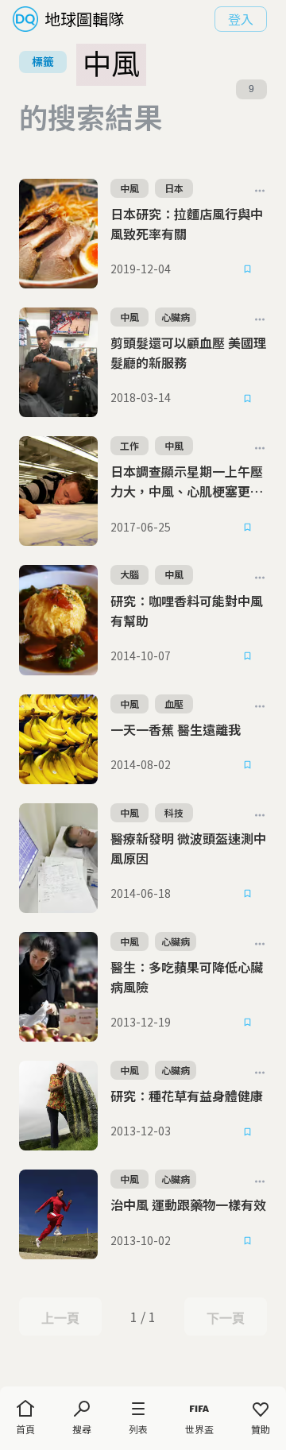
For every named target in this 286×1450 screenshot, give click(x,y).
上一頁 (60, 1318)
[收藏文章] (248, 269)
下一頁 (225, 1318)
